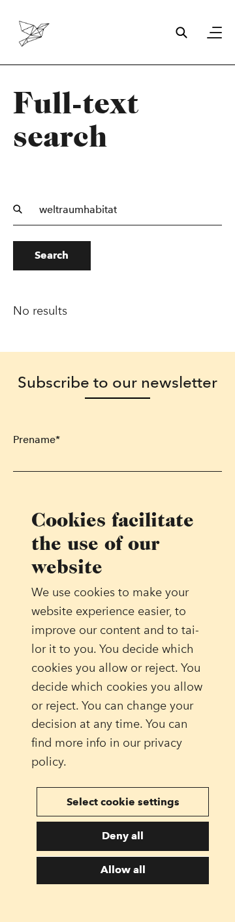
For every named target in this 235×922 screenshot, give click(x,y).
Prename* (36, 439)
